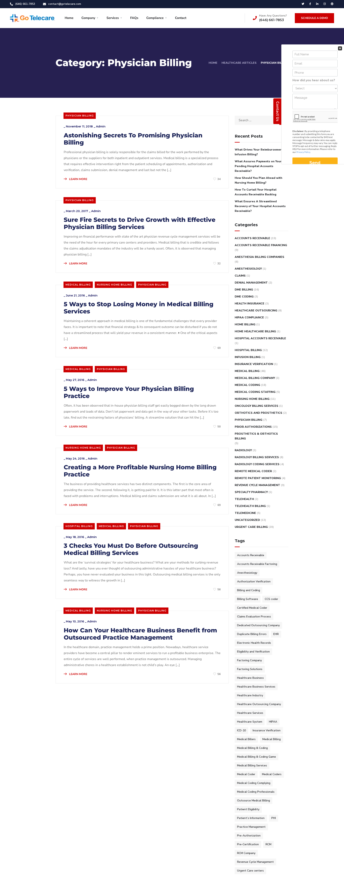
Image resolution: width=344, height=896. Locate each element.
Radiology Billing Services (257, 457)
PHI (273, 818)
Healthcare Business (250, 678)
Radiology (243, 450)
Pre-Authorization (249, 835)
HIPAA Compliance (249, 317)
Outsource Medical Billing (253, 800)
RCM (268, 844)
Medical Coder (246, 774)
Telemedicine (245, 513)
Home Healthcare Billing (255, 331)
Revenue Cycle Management (257, 485)
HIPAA (273, 722)
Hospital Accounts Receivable (260, 338)
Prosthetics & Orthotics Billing (256, 436)
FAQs (134, 18)
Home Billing (245, 324)
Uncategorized (247, 520)
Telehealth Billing (250, 506)
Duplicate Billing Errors (252, 634)
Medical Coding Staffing (255, 392)
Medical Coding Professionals (256, 792)
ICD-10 (241, 730)
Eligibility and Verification (253, 651)
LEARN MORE (77, 179)
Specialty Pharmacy (251, 492)
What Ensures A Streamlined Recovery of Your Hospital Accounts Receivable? (260, 206)
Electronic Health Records (254, 643)
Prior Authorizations (253, 427)
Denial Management (251, 283)
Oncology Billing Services (256, 406)
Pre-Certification (248, 844)
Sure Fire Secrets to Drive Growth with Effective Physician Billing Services (139, 223)
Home (69, 18)
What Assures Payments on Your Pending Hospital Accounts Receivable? (258, 166)
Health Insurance (249, 303)
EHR (276, 634)
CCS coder (271, 599)
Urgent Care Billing (251, 527)
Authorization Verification (254, 581)
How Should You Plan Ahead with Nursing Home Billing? (258, 180)
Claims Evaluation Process (254, 616)
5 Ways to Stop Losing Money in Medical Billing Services (138, 308)
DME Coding (244, 296)
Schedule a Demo (314, 18)
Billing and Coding (248, 590)
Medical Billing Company (255, 378)
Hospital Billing (79, 526)
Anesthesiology (248, 269)
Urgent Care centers (250, 871)
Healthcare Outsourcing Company (259, 704)
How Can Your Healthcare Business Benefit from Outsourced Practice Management (140, 634)
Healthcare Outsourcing (256, 310)
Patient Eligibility (248, 809)
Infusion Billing (248, 357)
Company (88, 18)
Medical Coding (247, 385)
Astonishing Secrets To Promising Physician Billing (133, 139)
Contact (180, 18)
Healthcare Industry (250, 695)
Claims (240, 276)
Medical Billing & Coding (252, 748)
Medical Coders (271, 774)
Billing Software (247, 599)
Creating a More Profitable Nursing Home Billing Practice (140, 471)
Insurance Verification (254, 364)
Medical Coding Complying (253, 783)
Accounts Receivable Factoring (257, 564)
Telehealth (244, 499)
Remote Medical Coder (253, 471)
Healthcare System (249, 722)
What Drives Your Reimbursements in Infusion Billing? (261, 152)
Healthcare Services (250, 713)
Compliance (155, 18)
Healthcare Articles (239, 63)
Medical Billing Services (252, 765)
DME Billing (244, 289)
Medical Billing (78, 284)
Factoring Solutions (249, 669)
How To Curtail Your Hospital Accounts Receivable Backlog (256, 192)
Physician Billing (79, 115)
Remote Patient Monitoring (258, 478)
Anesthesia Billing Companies (259, 257)
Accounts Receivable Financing (261, 245)
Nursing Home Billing (114, 284)
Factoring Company (249, 660)
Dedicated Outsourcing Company (258, 625)
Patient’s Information (251, 818)
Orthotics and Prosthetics (258, 413)
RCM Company (246, 853)
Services (113, 18)
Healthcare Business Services (256, 687)
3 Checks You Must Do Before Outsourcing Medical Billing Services (131, 549)
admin (101, 126)
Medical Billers (246, 739)
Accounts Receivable (252, 238)
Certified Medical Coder (252, 608)
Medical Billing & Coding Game (256, 757)
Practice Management (251, 827)
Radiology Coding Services (257, 464)
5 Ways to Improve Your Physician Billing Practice (129, 392)
